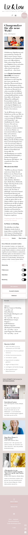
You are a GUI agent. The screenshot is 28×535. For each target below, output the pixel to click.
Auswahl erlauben (14, 291)
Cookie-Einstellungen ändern (14, 523)
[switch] (24, 270)
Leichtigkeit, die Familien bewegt (14, 367)
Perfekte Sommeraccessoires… (14, 355)
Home (10, 519)
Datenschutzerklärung (13, 521)
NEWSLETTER (14, 506)
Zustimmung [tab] (5, 238)
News (5, 405)
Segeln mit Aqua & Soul (12, 364)
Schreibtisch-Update (11, 357)
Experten (13, 34)
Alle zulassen (14, 286)
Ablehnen (14, 295)
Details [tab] (14, 238)
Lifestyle (21, 403)
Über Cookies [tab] (22, 238)
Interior (16, 403)
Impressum (15, 519)
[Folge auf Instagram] (14, 513)
